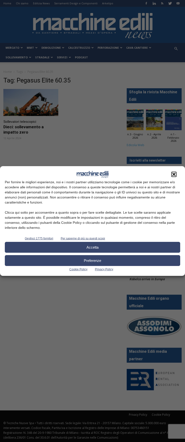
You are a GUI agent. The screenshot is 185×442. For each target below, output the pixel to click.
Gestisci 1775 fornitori (39, 238)
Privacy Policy (104, 269)
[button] (174, 174)
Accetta (92, 247)
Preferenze (92, 260)
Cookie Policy (78, 269)
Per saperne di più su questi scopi (83, 238)
